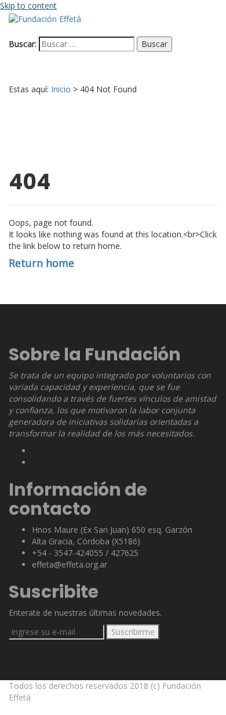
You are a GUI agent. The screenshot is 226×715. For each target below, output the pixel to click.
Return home (41, 263)
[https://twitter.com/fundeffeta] (35, 450)
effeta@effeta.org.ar (69, 564)
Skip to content (28, 5)
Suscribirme (133, 631)
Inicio (61, 89)
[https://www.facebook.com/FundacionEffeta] (35, 462)
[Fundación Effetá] (45, 18)
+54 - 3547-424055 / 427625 (85, 552)
